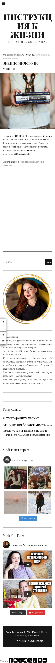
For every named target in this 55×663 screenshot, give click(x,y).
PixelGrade (33, 636)
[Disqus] (27, 213)
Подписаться (29, 518)
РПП (15, 435)
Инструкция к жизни (27, 26)
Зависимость (34, 424)
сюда (29, 375)
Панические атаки (35, 430)
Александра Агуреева (12, 55)
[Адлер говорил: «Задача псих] (39, 502)
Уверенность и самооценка (36, 434)
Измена (49, 426)
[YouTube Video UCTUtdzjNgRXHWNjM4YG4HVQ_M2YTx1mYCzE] (27, 564)
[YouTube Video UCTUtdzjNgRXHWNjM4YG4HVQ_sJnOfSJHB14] (27, 594)
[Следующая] (3, 322)
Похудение (8, 434)
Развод (20, 435)
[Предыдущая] (3, 328)
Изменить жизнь (13, 430)
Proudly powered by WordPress (22, 632)
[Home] (3, 335)
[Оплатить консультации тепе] (15, 477)
